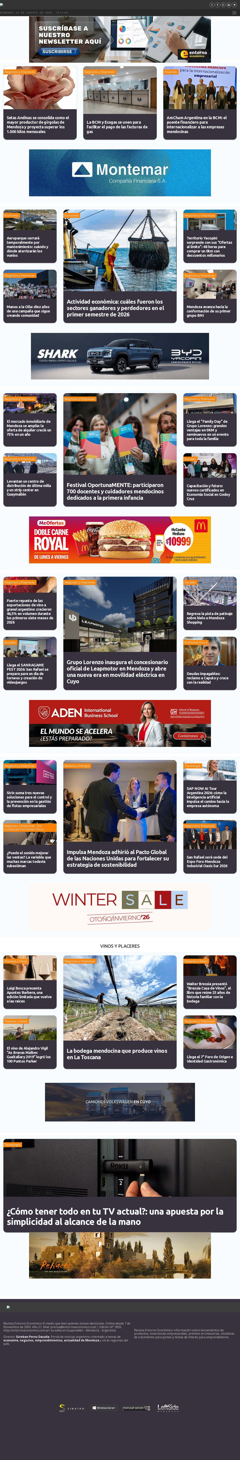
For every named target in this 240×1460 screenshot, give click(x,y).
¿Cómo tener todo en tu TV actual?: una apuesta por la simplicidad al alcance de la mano (115, 1216)
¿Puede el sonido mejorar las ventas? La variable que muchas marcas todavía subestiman (29, 859)
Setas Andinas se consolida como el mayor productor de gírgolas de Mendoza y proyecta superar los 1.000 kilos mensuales (38, 124)
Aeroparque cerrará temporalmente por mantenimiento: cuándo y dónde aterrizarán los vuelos (27, 246)
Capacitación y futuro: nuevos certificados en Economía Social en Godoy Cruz (208, 492)
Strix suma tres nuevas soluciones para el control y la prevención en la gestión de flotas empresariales (29, 799)
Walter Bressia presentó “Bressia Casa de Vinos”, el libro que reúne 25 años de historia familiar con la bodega (209, 992)
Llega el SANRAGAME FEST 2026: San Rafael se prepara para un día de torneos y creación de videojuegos (28, 673)
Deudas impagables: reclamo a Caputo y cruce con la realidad (208, 677)
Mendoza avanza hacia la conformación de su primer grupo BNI (209, 311)
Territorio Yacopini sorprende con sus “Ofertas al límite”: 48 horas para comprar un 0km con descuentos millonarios (209, 246)
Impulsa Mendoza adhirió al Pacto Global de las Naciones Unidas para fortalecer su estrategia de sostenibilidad (118, 858)
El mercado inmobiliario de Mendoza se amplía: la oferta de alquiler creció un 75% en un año (29, 427)
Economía (11, 215)
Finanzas (170, 72)
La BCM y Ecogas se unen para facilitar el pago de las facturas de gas (117, 127)
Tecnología (192, 766)
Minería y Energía (76, 766)
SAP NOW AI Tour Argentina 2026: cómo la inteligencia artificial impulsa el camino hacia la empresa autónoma (208, 797)
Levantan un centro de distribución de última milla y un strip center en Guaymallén (29, 487)
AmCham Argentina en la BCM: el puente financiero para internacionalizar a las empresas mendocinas (197, 124)
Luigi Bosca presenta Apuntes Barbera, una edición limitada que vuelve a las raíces (29, 994)
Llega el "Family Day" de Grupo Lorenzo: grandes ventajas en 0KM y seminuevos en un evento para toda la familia (208, 430)
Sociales (190, 459)
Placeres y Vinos (15, 961)
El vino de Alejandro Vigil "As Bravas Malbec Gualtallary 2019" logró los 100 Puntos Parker (29, 1054)
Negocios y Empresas (19, 72)
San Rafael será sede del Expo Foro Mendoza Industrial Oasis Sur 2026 (207, 861)
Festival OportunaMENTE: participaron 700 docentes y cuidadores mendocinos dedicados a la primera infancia (115, 491)
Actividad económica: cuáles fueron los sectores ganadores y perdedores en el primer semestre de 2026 (115, 308)
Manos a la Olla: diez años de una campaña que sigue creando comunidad (28, 311)
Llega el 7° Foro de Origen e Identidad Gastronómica (210, 1059)
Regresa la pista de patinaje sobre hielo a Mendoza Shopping (210, 617)
